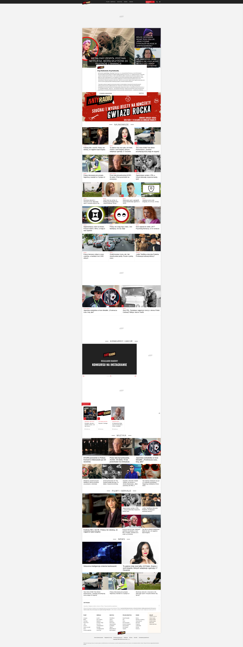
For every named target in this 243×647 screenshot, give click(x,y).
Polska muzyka (127, 615)
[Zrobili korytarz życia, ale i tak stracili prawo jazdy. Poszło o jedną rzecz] (121, 242)
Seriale (138, 173)
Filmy (85, 145)
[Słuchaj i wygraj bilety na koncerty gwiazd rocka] (121, 106)
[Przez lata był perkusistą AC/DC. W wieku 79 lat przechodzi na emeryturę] (121, 163)
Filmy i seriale (121, 491)
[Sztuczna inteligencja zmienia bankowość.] (102, 553)
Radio (137, 615)
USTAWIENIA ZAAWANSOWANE (106, 93)
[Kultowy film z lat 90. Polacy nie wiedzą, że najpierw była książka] (95, 136)
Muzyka (121, 435)
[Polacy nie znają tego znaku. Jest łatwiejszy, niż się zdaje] (121, 215)
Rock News (113, 173)
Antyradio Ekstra (102, 421)
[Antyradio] (86, 3)
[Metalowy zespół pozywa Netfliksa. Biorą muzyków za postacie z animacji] (108, 48)
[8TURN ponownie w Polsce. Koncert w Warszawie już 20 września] (95, 447)
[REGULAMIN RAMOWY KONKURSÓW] (109, 359)
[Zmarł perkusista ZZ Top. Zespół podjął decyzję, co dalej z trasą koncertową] (111, 471)
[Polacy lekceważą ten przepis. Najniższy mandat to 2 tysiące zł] (95, 163)
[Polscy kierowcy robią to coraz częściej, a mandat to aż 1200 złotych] (95, 242)
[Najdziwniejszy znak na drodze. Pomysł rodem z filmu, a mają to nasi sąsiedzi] (95, 215)
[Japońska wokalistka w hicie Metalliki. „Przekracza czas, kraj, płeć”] (102, 296)
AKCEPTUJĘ (141, 93)
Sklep (151, 615)
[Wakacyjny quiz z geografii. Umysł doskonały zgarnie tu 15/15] (131, 189)
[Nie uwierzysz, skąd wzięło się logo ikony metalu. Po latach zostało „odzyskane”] (148, 58)
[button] (135, 376)
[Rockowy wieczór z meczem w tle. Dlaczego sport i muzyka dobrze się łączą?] (92, 189)
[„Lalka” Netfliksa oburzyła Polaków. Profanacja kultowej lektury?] (148, 242)
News (111, 145)
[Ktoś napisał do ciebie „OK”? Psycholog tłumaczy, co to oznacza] (148, 215)
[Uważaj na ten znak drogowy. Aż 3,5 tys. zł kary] (151, 189)
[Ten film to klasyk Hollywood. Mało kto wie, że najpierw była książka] (151, 521)
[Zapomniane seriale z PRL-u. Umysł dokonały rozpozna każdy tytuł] (148, 163)
